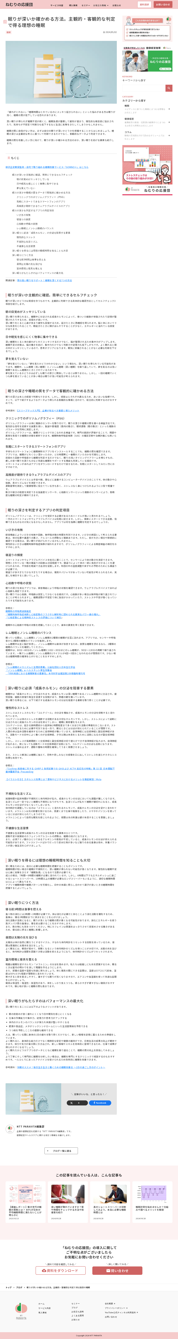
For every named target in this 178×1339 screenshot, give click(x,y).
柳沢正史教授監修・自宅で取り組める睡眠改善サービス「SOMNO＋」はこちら (47, 167)
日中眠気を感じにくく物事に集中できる (38, 183)
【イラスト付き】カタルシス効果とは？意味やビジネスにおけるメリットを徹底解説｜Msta (53, 779)
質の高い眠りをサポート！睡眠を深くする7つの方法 (44, 280)
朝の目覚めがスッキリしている (33, 179)
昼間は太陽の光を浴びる (29, 264)
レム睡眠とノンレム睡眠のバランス (35, 228)
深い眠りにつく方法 (22, 255)
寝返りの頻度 (24, 219)
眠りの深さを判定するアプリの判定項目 (33, 210)
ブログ (19, 1287)
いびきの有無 (24, 215)
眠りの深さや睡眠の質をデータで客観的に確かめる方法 (41, 192)
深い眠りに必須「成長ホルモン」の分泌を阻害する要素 (41, 233)
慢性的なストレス (26, 237)
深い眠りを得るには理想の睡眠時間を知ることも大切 (40, 250)
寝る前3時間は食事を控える (31, 259)
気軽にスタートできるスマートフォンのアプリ (41, 201)
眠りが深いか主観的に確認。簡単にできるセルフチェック (42, 175)
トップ (9, 1287)
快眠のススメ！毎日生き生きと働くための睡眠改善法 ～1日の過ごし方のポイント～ (61, 1067)
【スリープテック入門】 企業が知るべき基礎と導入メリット (48, 410)
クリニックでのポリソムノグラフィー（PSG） (41, 197)
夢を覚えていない (26, 188)
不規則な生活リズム (27, 242)
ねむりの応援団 (19, 4)
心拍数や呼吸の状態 (27, 224)
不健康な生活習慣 (26, 246)
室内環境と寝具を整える (29, 268)
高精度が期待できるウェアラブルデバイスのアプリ (43, 206)
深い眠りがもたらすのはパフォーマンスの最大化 (37, 273)
